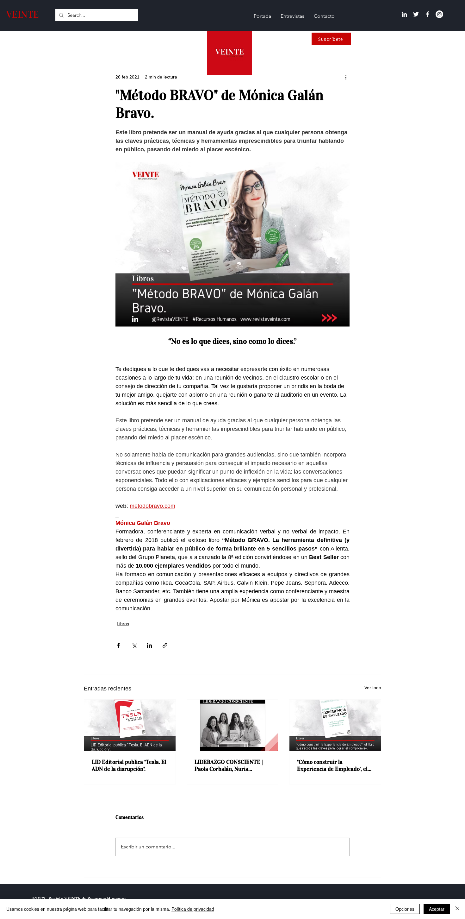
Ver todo (372, 687)
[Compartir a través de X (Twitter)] (134, 645)
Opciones (404, 909)
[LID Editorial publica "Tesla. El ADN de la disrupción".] (130, 725)
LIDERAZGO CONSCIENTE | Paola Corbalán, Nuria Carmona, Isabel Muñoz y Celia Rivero (232, 765)
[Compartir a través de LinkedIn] (149, 645)
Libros (123, 623)
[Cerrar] (457, 909)
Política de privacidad (192, 909)
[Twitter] (416, 14)
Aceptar (436, 909)
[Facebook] (427, 14)
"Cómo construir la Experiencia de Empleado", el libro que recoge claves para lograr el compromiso (332, 765)
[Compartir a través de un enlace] (165, 645)
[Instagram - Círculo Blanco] (439, 14)
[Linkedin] (404, 14)
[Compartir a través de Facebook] (118, 645)
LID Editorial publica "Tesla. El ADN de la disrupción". (129, 765)
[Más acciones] (346, 77)
